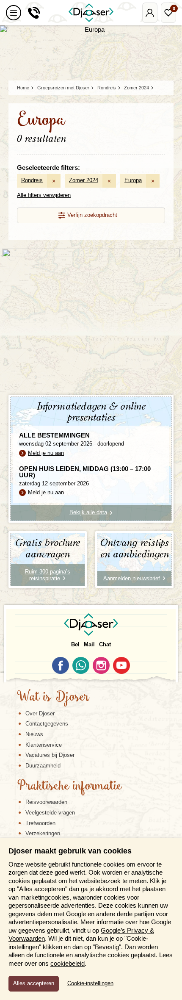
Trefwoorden (40, 823)
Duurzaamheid (43, 765)
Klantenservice (43, 745)
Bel (75, 644)
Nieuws (34, 734)
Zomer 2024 (83, 180)
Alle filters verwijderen (44, 195)
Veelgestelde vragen (50, 812)
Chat (105, 644)
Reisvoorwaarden (46, 802)
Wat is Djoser (53, 697)
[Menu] (13, 12)
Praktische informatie (69, 786)
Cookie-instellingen (90, 983)
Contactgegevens (46, 723)
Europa (133, 180)
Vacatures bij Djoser (49, 755)
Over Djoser (40, 713)
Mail (89, 644)
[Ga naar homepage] (91, 12)
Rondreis (32, 180)
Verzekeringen (42, 833)
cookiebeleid (67, 963)
